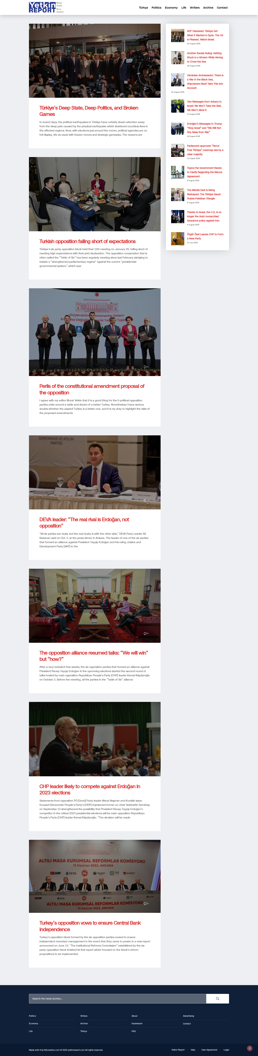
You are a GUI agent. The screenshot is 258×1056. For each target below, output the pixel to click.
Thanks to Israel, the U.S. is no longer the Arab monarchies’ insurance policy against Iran (204, 216)
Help (193, 1049)
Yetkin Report (177, 1049)
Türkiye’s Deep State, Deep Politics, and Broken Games (88, 111)
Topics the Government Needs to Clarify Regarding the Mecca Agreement (204, 172)
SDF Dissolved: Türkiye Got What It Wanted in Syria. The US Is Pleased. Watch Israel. (205, 35)
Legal (226, 1049)
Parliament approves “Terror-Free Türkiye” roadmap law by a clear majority (205, 150)
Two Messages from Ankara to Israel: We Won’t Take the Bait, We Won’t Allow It (204, 106)
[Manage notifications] (250, 1048)
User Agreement (209, 1049)
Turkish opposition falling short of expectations (87, 241)
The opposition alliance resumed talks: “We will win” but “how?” (93, 656)
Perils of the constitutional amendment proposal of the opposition (91, 389)
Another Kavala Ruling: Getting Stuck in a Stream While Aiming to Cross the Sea (205, 57)
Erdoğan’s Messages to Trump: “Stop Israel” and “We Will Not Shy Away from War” (204, 128)
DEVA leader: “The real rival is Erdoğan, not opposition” (84, 522)
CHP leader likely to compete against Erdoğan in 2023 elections (89, 789)
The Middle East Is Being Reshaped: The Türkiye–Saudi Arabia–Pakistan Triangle (204, 194)
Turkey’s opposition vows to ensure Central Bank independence (90, 926)
